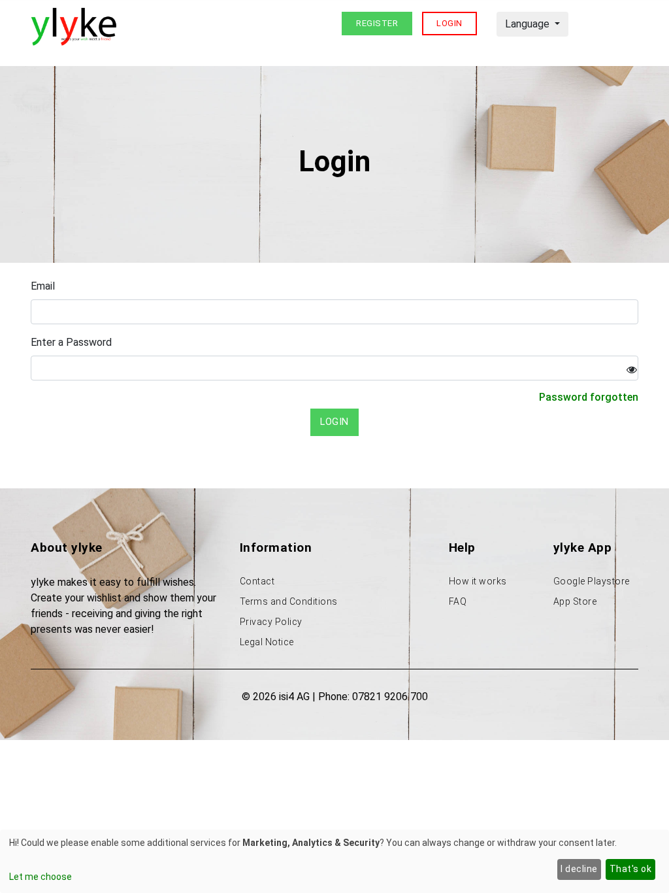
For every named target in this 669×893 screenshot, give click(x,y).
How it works (478, 581)
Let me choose (40, 876)
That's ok (631, 869)
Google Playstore (591, 581)
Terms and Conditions (289, 601)
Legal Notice (267, 642)
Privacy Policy (271, 621)
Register (377, 23)
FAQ (458, 601)
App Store (575, 601)
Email (43, 286)
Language (528, 24)
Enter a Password (71, 342)
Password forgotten (588, 397)
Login (449, 23)
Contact (257, 581)
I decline (579, 869)
